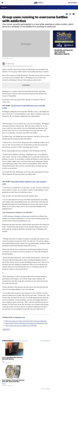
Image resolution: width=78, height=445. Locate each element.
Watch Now (72, 2)
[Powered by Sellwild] (47, 388)
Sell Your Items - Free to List (20, 340)
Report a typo (6, 329)
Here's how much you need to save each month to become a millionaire (26, 321)
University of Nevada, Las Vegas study (18, 216)
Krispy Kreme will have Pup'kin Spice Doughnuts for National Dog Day (26, 323)
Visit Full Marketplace (45, 340)
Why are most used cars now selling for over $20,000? (21, 325)
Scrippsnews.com (19, 317)
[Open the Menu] (2, 2)
